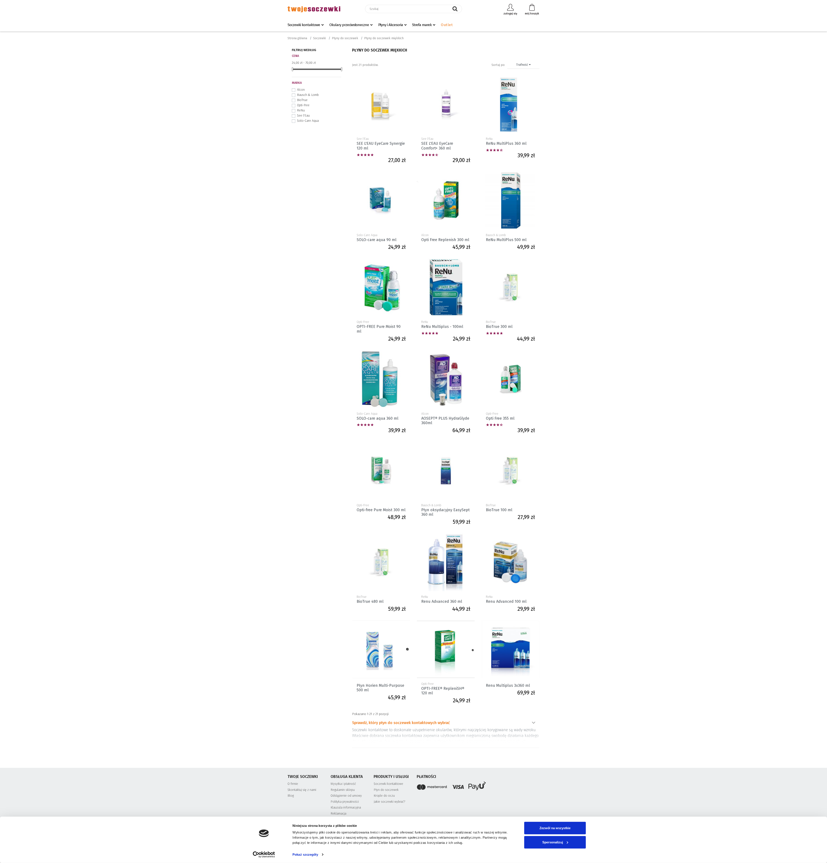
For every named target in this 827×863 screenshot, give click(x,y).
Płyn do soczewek (386, 790)
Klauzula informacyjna (346, 807)
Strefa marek (422, 25)
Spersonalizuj (552, 842)
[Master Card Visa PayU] (478, 786)
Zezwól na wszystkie (555, 828)
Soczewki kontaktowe (304, 25)
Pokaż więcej (533, 723)
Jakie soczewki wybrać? (389, 802)
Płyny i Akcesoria (390, 25)
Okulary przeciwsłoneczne (349, 25)
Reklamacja (338, 813)
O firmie (293, 784)
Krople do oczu (384, 796)
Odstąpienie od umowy (346, 796)
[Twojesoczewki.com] (314, 9)
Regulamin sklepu (343, 790)
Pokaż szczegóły (305, 854)
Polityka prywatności (345, 802)
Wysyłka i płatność (343, 784)
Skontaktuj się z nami (302, 790)
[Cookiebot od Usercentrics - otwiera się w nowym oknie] (264, 854)
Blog (291, 796)
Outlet (447, 25)
